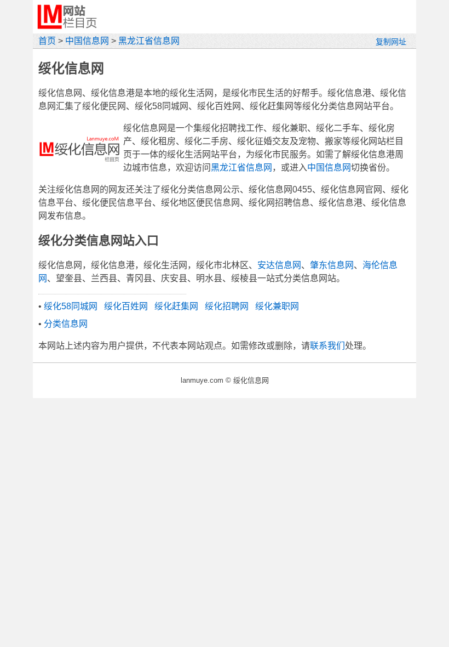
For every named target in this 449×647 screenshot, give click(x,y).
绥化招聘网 (227, 306)
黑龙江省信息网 (149, 41)
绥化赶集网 (176, 306)
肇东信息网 (332, 265)
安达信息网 (279, 265)
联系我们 (327, 345)
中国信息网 (87, 41)
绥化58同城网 (70, 306)
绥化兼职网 (277, 306)
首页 (47, 41)
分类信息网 (66, 323)
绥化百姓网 (126, 306)
